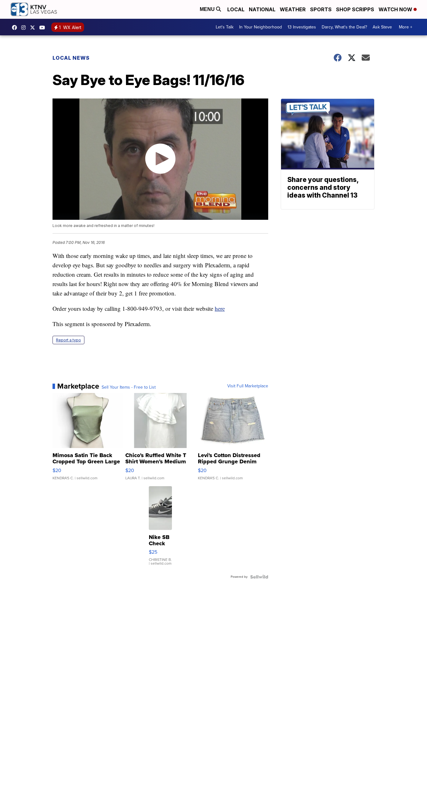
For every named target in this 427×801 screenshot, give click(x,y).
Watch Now (396, 9)
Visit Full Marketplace (247, 386)
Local (235, 9)
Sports (321, 9)
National (262, 9)
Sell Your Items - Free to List (129, 387)
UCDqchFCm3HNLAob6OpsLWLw (43, 27)
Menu (208, 9)
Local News (71, 58)
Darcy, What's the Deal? (344, 27)
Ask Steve (382, 27)
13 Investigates (302, 27)
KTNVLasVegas (16, 27)
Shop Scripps (355, 9)
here (220, 308)
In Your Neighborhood (260, 27)
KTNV (34, 27)
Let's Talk (225, 27)
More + (405, 27)
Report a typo (68, 340)
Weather (293, 9)
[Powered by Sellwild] (259, 577)
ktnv (25, 27)
